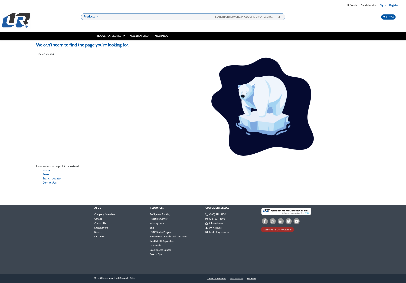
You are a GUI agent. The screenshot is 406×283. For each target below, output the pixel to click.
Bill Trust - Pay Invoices (217, 232)
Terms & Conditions (216, 278)
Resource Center (158, 218)
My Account (215, 227)
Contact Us (50, 182)
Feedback (251, 278)
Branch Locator (368, 5)
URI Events (351, 5)
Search (47, 174)
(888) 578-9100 (217, 214)
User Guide (155, 245)
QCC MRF (99, 236)
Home (46, 170)
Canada (98, 218)
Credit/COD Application (162, 241)
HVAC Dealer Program (161, 232)
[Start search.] (279, 16)
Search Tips (156, 254)
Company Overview (104, 214)
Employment (101, 227)
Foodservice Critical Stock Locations (168, 236)
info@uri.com (216, 223)
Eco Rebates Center (160, 250)
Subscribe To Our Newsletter (277, 229)
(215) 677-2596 (217, 218)
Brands (98, 232)
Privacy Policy (236, 278)
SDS (152, 227)
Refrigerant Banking (160, 214)
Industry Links (157, 223)
